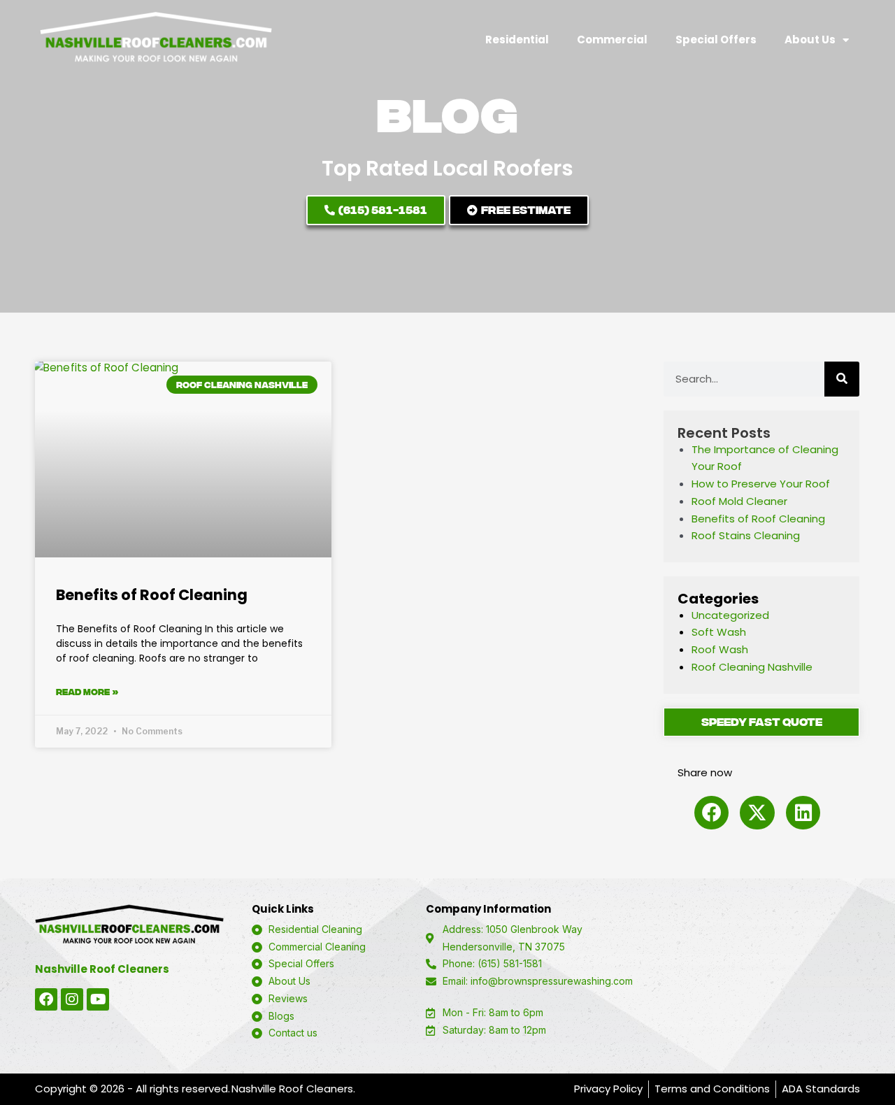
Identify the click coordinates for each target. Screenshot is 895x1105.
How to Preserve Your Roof (761, 483)
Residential (517, 39)
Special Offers (716, 39)
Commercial (612, 39)
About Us (810, 39)
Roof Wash (720, 649)
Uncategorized (730, 615)
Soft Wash (719, 632)
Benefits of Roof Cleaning (152, 595)
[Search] (841, 379)
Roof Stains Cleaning (746, 535)
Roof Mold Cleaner (739, 501)
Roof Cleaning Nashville (752, 667)
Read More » (87, 691)
